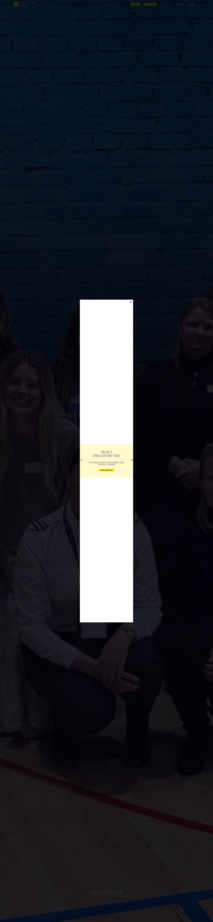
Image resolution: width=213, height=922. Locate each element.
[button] (130, 302)
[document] (106, 461)
